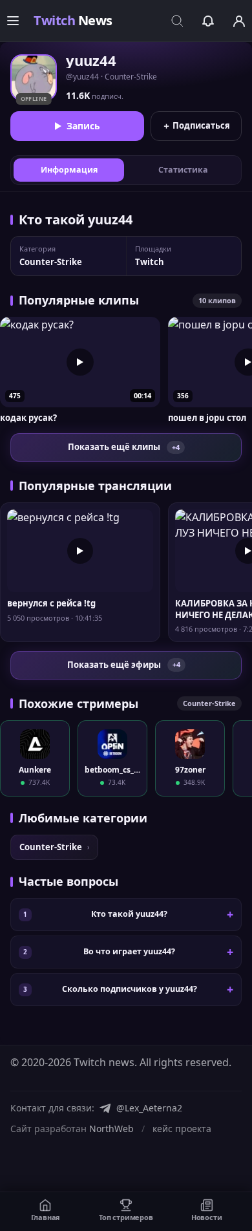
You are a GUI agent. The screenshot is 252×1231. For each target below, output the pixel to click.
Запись (83, 126)
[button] (80, 370)
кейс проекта (181, 1128)
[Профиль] (239, 21)
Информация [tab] (69, 169)
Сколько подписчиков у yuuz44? (129, 988)
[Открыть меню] (13, 21)
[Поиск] (177, 21)
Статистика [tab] (183, 169)
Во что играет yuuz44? (129, 951)
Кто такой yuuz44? (129, 913)
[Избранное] (208, 21)
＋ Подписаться (196, 125)
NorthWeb (111, 1128)
